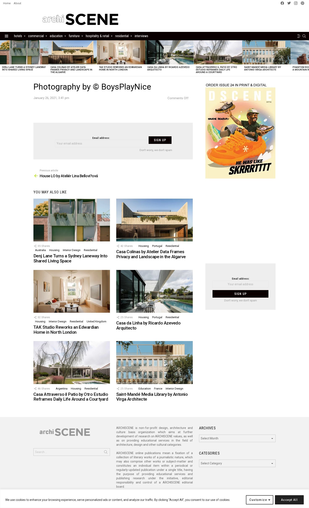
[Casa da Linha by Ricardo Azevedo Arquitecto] (169, 52)
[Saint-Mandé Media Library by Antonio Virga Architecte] (266, 52)
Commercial (36, 36)
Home (7, 3)
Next (307, 58)
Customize (258, 499)
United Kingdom (96, 321)
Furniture (74, 36)
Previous (2, 58)
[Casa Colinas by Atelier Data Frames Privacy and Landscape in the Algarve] (72, 52)
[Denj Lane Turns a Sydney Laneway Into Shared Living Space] (24, 52)
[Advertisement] (240, 223)
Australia (40, 250)
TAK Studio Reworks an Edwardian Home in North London (120, 68)
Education (56, 36)
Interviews (141, 36)
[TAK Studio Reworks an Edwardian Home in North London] (121, 52)
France (158, 388)
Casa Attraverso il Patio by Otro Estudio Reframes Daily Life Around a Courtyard (216, 70)
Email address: (101, 137)
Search (106, 452)
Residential (122, 36)
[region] (154, 498)
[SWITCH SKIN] (298, 36)
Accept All (289, 499)
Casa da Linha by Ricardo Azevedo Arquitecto (168, 68)
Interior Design (72, 250)
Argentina (61, 388)
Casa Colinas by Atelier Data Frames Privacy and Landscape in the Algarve (71, 70)
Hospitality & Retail (97, 36)
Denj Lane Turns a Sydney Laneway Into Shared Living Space (24, 68)
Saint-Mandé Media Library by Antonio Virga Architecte (262, 68)
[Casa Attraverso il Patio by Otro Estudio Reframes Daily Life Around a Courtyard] (218, 52)
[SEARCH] (304, 36)
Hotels (18, 36)
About (17, 3)
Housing (54, 250)
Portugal (157, 245)
